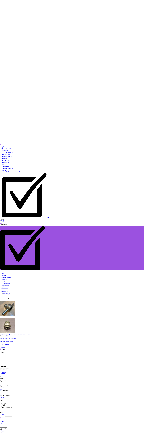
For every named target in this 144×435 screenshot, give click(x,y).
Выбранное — (48, 217)
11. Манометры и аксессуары (5, 153)
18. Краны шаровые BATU (5, 158)
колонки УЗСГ (3, 421)
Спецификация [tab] (3, 373)
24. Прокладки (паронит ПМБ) (5, 162)
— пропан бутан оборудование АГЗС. (13, 171)
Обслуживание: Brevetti (6, 166)
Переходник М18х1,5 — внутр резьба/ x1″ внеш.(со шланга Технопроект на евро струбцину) (15, 334)
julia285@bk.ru (2, 220)
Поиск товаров (3, 224)
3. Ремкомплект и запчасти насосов (6, 148)
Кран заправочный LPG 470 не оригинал (7, 337)
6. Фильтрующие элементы (5, 150)
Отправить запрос (4, 170)
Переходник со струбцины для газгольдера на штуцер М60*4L (10, 316)
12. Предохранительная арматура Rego (6, 154)
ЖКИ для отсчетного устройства (5, 345)
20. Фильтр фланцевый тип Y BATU (6, 159)
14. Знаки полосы (4, 155)
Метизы (3, 351)
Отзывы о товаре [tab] (4, 372)
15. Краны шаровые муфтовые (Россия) (7, 156)
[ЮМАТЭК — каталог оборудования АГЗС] (2, 144)
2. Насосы (3, 147)
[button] (5, 380)
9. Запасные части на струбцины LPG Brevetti (7, 152)
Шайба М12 (2, 392)
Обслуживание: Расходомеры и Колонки (8, 168)
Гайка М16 (2, 387)
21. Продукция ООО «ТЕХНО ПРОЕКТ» (7, 160)
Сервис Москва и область (5, 165)
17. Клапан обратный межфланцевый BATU (7, 157)
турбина (2, 423)
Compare (1, 384)
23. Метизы (3, 287)
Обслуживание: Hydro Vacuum (7, 167)
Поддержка (3, 414)
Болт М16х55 (2, 382)
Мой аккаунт (3, 221)
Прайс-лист (3, 146)
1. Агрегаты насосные (4, 272)
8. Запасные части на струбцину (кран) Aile (7, 151)
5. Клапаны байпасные (4, 149)
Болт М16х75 (2, 397)
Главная (3, 164)
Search (1, 429)
